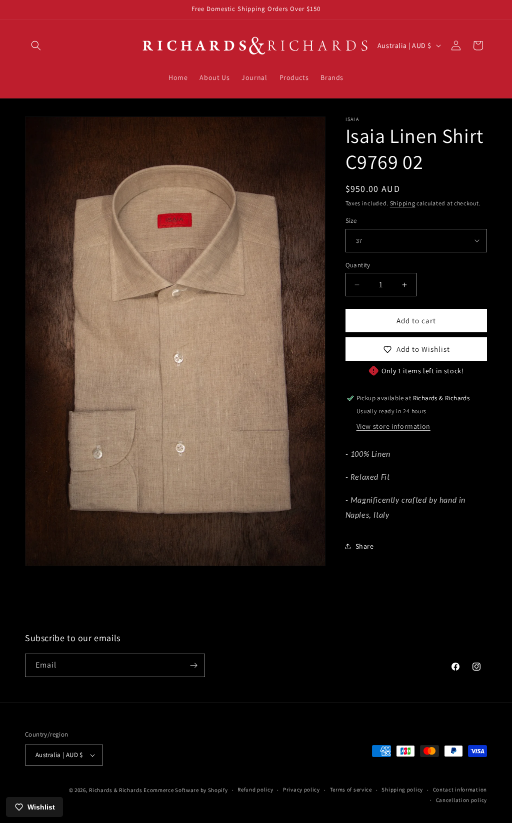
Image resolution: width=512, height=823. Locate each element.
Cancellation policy (461, 800)
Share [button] (365, 546)
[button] (36, 45)
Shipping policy (402, 789)
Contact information (460, 789)
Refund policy (255, 789)
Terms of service (351, 789)
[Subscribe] (193, 665)
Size (351, 220)
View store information (393, 426)
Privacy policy (301, 789)
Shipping (403, 203)
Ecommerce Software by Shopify (186, 790)
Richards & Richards (115, 790)
